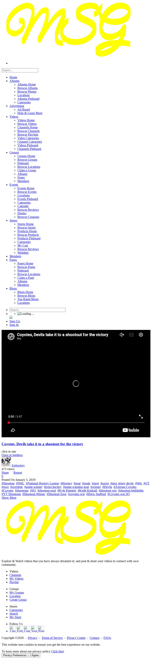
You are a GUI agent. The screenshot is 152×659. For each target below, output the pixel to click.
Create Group (18, 599)
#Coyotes (7, 490)
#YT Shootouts (11, 494)
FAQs (107, 638)
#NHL (20, 483)
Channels (15, 575)
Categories (16, 610)
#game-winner (33, 487)
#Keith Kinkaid (87, 490)
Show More (9, 497)
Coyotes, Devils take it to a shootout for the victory (42, 444)
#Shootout (8, 483)
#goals (86, 483)
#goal (77, 483)
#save (95, 483)
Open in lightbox (12, 455)
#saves (105, 483)
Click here (57, 651)
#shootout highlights (130, 490)
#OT (146, 483)
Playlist (14, 582)
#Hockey (66, 483)
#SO (33, 490)
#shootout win (108, 490)
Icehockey (18, 465)
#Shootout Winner (33, 494)
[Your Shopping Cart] (11, 317)
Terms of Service (52, 638)
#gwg (5, 487)
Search (14, 613)
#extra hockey (53, 487)
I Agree (34, 655)
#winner (95, 487)
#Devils (107, 487)
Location (15, 596)
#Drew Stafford (96, 494)
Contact (94, 638)
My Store (15, 617)
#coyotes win (76, 494)
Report (17, 472)
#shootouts (21, 490)
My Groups (17, 592)
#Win (138, 483)
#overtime (16, 487)
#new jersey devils (122, 483)
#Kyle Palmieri (66, 490)
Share (5, 472)
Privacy (32, 638)
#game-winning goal (76, 487)
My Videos (16, 578)
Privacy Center (76, 638)
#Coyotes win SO (118, 494)
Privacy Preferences (15, 655)
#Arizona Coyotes (125, 487)
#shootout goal (46, 490)
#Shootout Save (56, 494)
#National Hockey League (42, 483)
